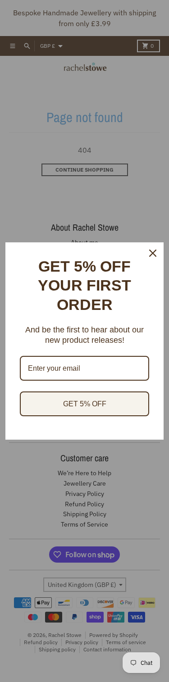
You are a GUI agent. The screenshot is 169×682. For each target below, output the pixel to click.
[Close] (153, 253)
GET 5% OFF (84, 404)
